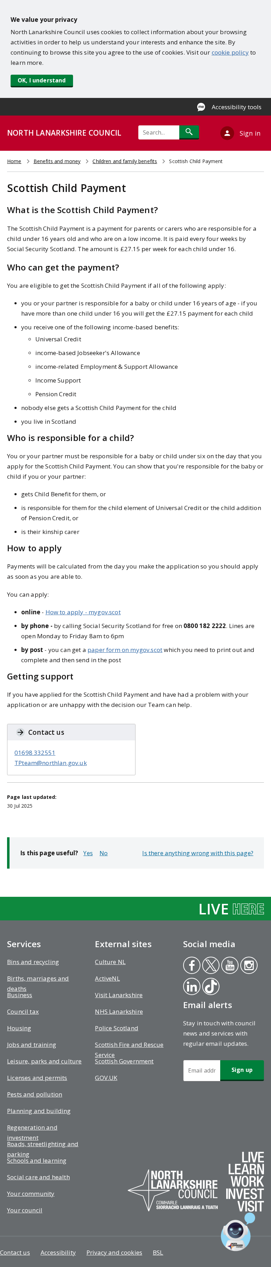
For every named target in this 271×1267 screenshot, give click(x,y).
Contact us (15, 1252)
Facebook (191, 966)
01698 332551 (34, 753)
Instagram (249, 966)
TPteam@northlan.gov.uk (50, 763)
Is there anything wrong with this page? (197, 853)
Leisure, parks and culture (44, 1061)
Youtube (228, 966)
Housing (19, 1028)
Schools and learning (36, 1160)
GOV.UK (106, 1078)
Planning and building (39, 1111)
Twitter (210, 966)
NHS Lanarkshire (119, 1011)
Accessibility (58, 1252)
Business (19, 995)
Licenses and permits (37, 1078)
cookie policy (230, 52)
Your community (30, 1194)
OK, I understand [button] (42, 80)
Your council (24, 1210)
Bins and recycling (33, 962)
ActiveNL (107, 978)
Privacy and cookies (114, 1252)
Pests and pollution (34, 1094)
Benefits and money (57, 161)
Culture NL (110, 962)
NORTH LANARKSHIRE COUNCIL (64, 133)
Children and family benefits (124, 161)
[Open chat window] (238, 1231)
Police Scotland (116, 1028)
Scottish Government (124, 1061)
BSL (158, 1252)
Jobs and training (31, 1045)
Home (14, 161)
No (104, 853)
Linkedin (191, 987)
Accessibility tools (236, 107)
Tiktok (210, 987)
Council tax (23, 1011)
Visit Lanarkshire (119, 995)
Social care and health (38, 1177)
